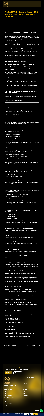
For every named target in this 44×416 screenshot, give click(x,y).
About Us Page (28, 55)
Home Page (10, 55)
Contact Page (16, 57)
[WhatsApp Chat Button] (41, 410)
